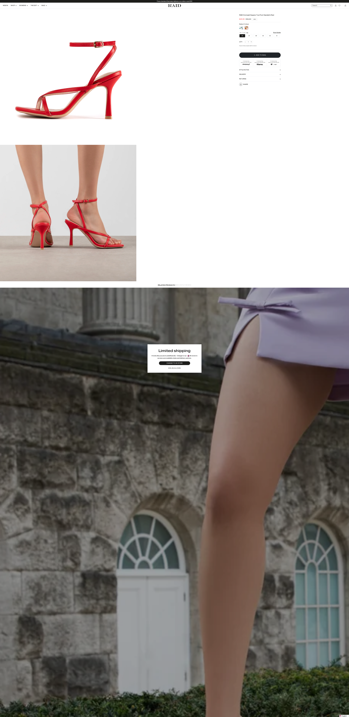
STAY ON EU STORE (174, 368)
